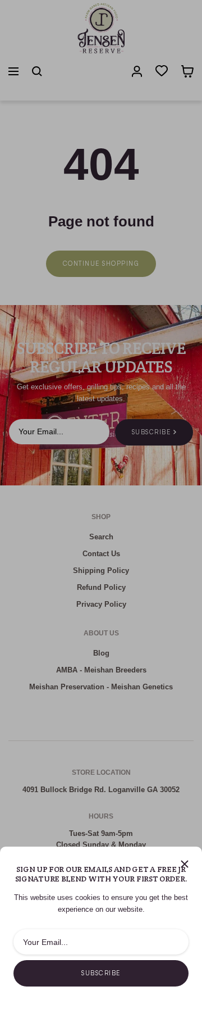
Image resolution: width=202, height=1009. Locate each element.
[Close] (185, 864)
